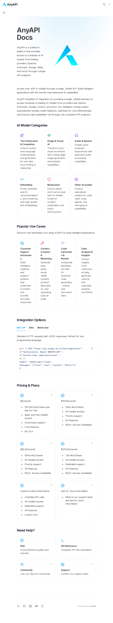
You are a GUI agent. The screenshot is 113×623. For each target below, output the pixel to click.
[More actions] (109, 4)
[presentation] (56, 358)
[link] (29, 152)
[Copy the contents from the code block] (92, 348)
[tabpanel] (56, 355)
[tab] (21, 327)
